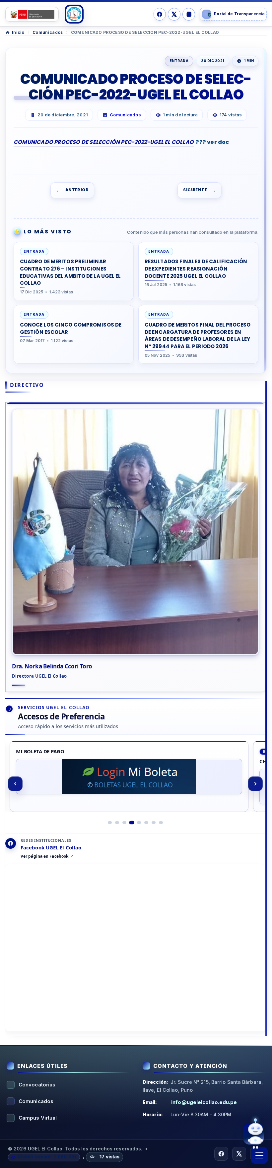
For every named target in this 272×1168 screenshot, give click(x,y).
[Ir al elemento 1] (110, 822)
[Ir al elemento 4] (132, 822)
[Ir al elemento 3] (124, 822)
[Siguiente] (255, 783)
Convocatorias (37, 1084)
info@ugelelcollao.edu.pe (204, 1102)
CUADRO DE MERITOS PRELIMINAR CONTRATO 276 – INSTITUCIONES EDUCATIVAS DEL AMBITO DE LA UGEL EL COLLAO (70, 272)
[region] (135, 784)
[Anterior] (15, 783)
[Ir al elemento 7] (154, 822)
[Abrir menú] (259, 1155)
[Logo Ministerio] (32, 14)
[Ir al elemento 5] (139, 822)
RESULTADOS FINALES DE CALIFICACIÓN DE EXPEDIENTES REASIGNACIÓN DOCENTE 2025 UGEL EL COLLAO (196, 268)
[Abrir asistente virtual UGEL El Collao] (253, 1134)
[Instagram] (188, 14)
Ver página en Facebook (44, 856)
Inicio (18, 32)
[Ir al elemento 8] (161, 822)
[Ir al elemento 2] (117, 822)
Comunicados (48, 32)
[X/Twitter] (174, 14)
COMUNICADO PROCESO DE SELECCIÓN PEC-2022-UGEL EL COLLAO (104, 142)
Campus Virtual (38, 1118)
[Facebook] (159, 14)
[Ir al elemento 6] (146, 822)
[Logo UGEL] (74, 14)
